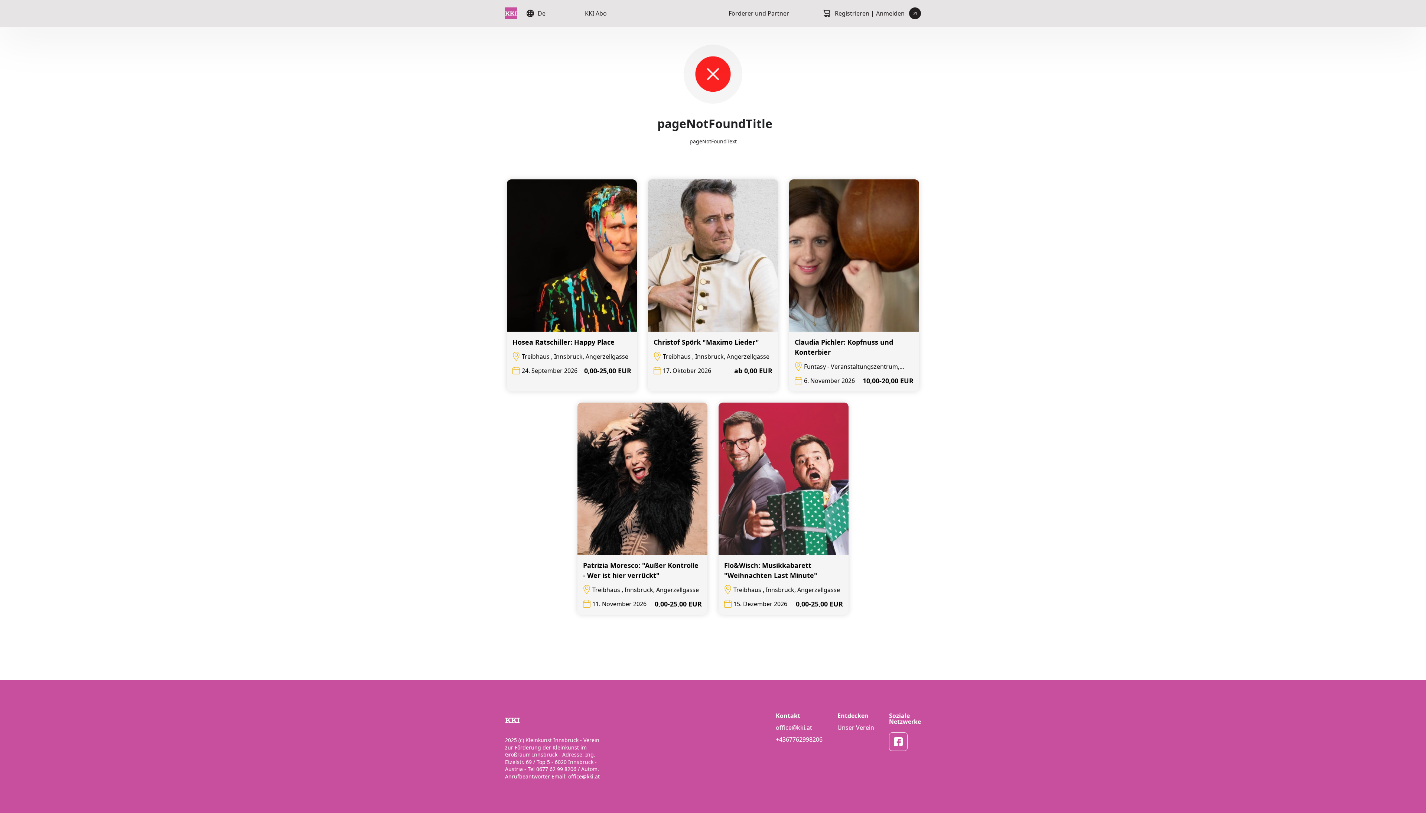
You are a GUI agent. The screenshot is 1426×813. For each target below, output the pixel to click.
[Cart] (826, 13)
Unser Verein (855, 728)
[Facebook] (898, 741)
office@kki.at (794, 728)
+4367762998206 (799, 739)
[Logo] (511, 13)
